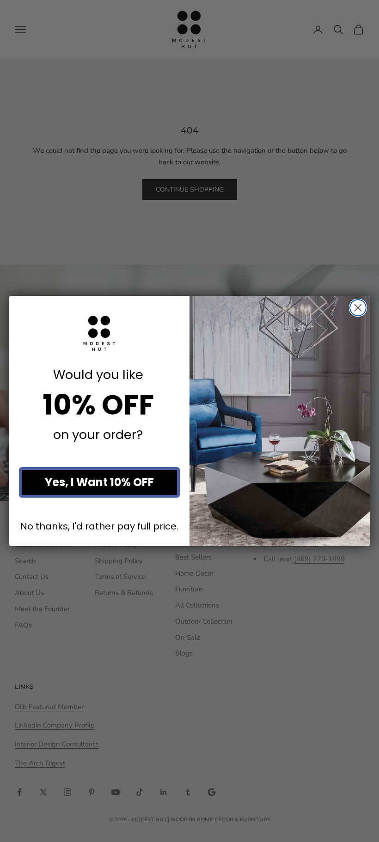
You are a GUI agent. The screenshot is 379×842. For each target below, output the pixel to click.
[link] (99, 333)
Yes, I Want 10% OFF (99, 482)
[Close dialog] (358, 308)
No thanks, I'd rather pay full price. (99, 526)
